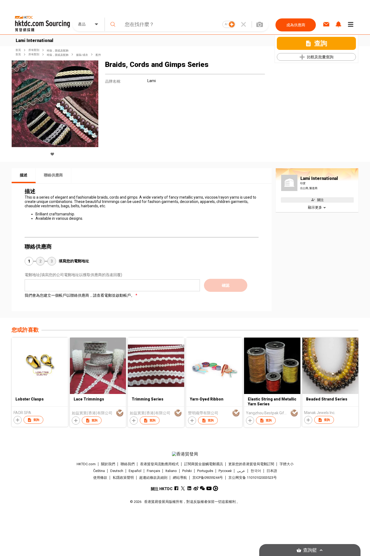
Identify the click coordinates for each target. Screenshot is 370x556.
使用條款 (100, 478)
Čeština (99, 471)
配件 (98, 54)
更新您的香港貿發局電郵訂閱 (251, 464)
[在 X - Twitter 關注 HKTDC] (183, 488)
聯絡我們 (128, 464)
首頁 (18, 50)
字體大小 (287, 464)
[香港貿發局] (185, 454)
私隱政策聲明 (123, 478)
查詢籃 (310, 550)
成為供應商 (295, 25)
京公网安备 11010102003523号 (252, 478)
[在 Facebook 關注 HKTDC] (176, 488)
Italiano (171, 471)
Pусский (225, 471)
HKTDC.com (86, 464)
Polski (187, 471)
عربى (241, 471)
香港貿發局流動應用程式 (159, 464)
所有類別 (33, 50)
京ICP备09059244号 (207, 478)
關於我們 (108, 464)
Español (135, 471)
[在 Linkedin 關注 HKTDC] (189, 488)
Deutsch (116, 471)
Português (205, 471)
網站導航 (180, 478)
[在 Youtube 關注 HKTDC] (209, 488)
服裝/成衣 (82, 54)
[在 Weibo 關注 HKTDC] (196, 488)
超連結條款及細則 (153, 478)
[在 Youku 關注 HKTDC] (215, 488)
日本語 (272, 471)
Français (153, 471)
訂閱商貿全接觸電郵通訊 (203, 464)
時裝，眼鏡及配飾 (58, 50)
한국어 (256, 471)
